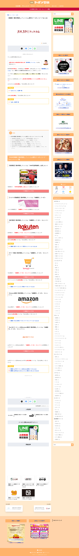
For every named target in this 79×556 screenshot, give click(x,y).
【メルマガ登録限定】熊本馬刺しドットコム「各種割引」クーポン (24, 140)
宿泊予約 (57, 377)
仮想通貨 (57, 233)
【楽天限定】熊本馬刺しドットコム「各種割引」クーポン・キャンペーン (25, 141)
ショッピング (26, 5)
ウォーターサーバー (60, 290)
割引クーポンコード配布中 (63, 80)
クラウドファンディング (61, 203)
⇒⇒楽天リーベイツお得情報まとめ (16, 542)
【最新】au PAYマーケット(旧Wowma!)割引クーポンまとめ (23, 369)
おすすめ (61, 5)
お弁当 (57, 320)
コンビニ (57, 345)
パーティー (58, 212)
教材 (56, 246)
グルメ (33, 5)
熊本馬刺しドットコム (30, 62)
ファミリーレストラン (60, 338)
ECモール (58, 430)
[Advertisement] (28, 118)
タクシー (57, 215)
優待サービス (58, 224)
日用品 (57, 276)
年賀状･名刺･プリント (60, 285)
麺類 (56, 326)
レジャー (57, 386)
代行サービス (58, 258)
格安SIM (57, 240)
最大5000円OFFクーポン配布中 (63, 94)
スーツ (57, 308)
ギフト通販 (58, 437)
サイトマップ (46, 552)
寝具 (56, 267)
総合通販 (18, 5)
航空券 (57, 375)
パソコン (57, 301)
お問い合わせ (33, 552)
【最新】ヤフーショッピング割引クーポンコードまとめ (22, 286)
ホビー (57, 407)
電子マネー (58, 226)
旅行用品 (57, 391)
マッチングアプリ (59, 210)
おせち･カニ (46, 405)
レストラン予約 (59, 347)
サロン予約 (58, 368)
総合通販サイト (58, 418)
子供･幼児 (58, 281)
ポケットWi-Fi (58, 237)
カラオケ (57, 400)
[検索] (72, 14)
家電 (57, 274)
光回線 (57, 242)
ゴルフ (57, 306)
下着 (57, 269)
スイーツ (57, 342)
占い (56, 409)
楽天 (57, 421)
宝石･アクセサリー (60, 283)
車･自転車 (58, 278)
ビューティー (40, 5)
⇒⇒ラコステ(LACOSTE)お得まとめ (63, 128)
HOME (40, 550)
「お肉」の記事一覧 (14, 102)
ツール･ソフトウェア (60, 206)
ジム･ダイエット (59, 361)
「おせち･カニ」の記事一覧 (16, 90)
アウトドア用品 (59, 393)
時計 (56, 272)
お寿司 (57, 322)
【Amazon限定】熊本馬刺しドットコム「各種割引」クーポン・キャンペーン (26, 145)
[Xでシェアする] (21, 48)
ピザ (56, 331)
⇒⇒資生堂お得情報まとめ (63, 73)
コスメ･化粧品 (59, 365)
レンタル (57, 217)
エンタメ (55, 5)
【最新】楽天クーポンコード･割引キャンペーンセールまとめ (23, 246)
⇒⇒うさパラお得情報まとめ (63, 87)
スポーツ (57, 299)
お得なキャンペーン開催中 (63, 159)
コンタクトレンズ (59, 292)
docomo (57, 425)
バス (57, 382)
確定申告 (57, 228)
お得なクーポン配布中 (39, 520)
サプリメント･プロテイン (61, 359)
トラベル (48, 5)
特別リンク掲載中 (16, 520)
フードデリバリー (59, 349)
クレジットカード (59, 208)
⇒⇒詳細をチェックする (28, 191)
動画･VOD (58, 414)
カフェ (57, 333)
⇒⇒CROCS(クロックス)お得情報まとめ (63, 152)
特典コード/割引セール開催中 (63, 114)
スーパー (57, 340)
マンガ (57, 402)
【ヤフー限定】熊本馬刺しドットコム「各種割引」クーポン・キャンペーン (26, 143)
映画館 (57, 411)
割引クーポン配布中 (63, 55)
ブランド (57, 363)
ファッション (59, 297)
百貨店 (57, 439)
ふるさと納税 (58, 221)
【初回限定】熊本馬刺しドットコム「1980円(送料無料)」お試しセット (25, 138)
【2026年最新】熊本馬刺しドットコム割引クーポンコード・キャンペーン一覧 (26, 136)
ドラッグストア (59, 294)
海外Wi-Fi (58, 395)
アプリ (57, 219)
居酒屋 (57, 317)
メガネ (57, 310)
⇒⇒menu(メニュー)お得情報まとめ (39, 538)
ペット (57, 313)
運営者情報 (40, 552)
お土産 (57, 388)
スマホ (57, 303)
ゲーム (57, 405)
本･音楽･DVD (58, 416)
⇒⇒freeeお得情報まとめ (63, 107)
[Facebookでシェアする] (26, 48)
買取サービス (58, 253)
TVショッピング (59, 432)
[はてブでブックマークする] (30, 48)
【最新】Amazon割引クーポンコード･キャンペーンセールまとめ (24, 320)
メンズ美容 (58, 370)
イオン (57, 428)
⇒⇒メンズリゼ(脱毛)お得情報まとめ (63, 177)
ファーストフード (59, 336)
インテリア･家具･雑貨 (60, 288)
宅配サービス (58, 255)
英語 (56, 244)
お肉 (42, 405)
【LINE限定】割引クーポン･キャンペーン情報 (39, 9)
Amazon (57, 423)
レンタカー (58, 384)
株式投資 (57, 231)
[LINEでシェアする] (34, 48)
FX (56, 235)
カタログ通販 (58, 434)
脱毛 (57, 356)
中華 (56, 329)
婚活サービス (58, 249)
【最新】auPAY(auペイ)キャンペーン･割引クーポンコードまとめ (24, 370)
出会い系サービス (59, 251)
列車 (56, 379)
